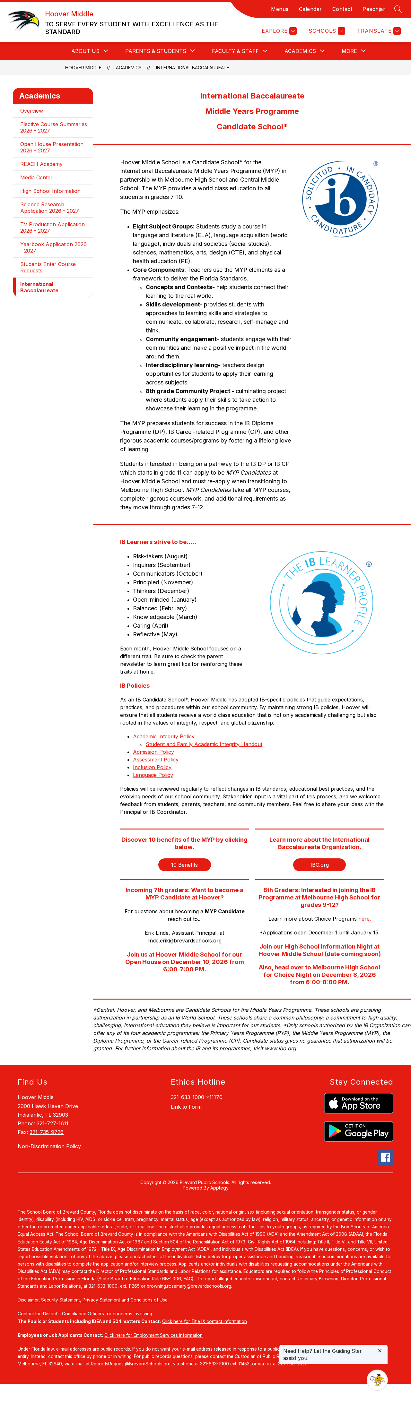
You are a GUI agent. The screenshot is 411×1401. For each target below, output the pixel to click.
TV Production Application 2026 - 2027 (52, 227)
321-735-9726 (47, 1132)
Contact (342, 9)
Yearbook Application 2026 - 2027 (53, 247)
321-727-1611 (52, 1123)
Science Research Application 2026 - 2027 (49, 207)
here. (364, 918)
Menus (280, 9)
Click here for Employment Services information (153, 1335)
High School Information (50, 191)
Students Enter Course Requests (48, 267)
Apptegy (219, 1187)
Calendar (310, 9)
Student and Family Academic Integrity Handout (204, 744)
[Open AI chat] (377, 1380)
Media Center (36, 177)
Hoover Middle (83, 67)
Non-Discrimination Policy (49, 1146)
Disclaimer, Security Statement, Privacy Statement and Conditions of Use (93, 1299)
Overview (31, 110)
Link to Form (186, 1107)
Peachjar (374, 9)
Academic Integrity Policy (164, 736)
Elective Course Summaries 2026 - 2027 (53, 127)
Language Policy (153, 775)
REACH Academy (41, 164)
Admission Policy (153, 752)
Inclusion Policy (152, 767)
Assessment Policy (156, 759)
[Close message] (380, 1351)
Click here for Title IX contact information (204, 1321)
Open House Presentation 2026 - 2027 (51, 147)
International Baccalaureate (192, 67)
